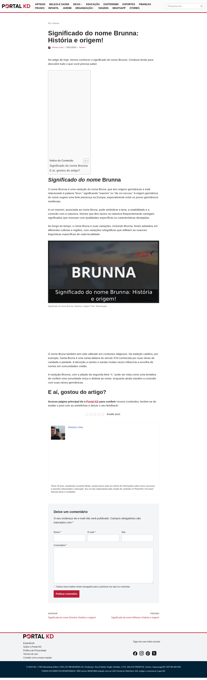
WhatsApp (119, 8)
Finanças (145, 4)
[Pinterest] (148, 655)
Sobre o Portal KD (32, 647)
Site (123, 532)
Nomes (56, 23)
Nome (57, 532)
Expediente (29, 643)
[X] (154, 655)
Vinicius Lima (58, 47)
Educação (93, 4)
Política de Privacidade (34, 650)
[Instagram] (141, 655)
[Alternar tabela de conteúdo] (84, 160)
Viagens (103, 8)
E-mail (91, 532)
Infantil (53, 8)
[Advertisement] (69, 115)
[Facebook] (135, 655)
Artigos (40, 4)
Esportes (129, 4)
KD (49, 23)
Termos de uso (30, 654)
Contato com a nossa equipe (37, 657)
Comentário (60, 545)
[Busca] (202, 6)
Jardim (67, 8)
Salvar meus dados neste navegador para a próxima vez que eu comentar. (93, 586)
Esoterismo (111, 4)
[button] (81, 4)
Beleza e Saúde (59, 4)
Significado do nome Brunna (69, 165)
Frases (39, 8)
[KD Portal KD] (16, 6)
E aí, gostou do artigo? (65, 170)
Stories (135, 8)
